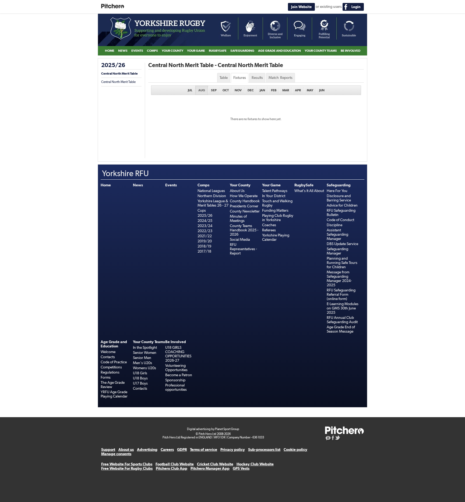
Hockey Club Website (255, 464)
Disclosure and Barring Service (339, 198)
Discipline (334, 225)
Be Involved (350, 51)
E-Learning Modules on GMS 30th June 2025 (342, 308)
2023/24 (205, 226)
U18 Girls (140, 373)
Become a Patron (178, 375)
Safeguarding (242, 51)
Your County (172, 51)
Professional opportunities (176, 387)
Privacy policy (232, 449)
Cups (202, 210)
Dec (251, 90)
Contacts (108, 357)
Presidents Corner (244, 206)
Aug (201, 90)
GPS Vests (241, 468)
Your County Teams (321, 51)
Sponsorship (175, 380)
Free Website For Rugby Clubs (127, 468)
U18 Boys (140, 378)
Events (137, 51)
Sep (214, 90)
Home (109, 51)
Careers (167, 449)
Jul (190, 90)
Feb (273, 90)
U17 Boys (140, 383)
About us (126, 449)
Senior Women (144, 352)
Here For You (337, 191)
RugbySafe (218, 51)
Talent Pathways (274, 191)
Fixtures (239, 77)
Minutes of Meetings (238, 218)
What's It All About (309, 191)
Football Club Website (175, 464)
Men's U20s (142, 363)
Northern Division (212, 196)
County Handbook (245, 201)
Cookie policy (295, 449)
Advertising (147, 449)
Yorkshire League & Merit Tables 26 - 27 (213, 203)
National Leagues (211, 191)
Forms (106, 377)
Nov (238, 90)
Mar (285, 90)
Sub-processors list (264, 449)
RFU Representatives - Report (243, 248)
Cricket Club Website (215, 464)
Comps (152, 51)
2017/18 (204, 251)
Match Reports (281, 77)
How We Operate (244, 196)
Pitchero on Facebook (333, 438)
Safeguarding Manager (337, 251)
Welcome (108, 352)
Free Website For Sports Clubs (126, 464)
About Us (237, 191)
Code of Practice (114, 362)
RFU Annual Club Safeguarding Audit (342, 319)
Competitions (111, 367)
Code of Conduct (340, 220)
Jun (322, 90)
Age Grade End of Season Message (341, 329)
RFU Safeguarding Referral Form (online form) (341, 294)
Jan (262, 90)
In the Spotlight (145, 347)
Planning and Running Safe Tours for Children (342, 262)
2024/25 (205, 220)
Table (224, 77)
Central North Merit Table (119, 73)
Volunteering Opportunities (176, 367)
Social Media (240, 239)
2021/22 (205, 236)
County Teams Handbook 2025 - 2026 (244, 230)
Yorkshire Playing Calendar (275, 237)
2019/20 (205, 241)
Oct (226, 90)
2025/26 (113, 65)
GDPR (182, 449)
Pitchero (112, 6)
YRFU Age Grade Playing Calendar (114, 394)
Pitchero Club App (171, 468)
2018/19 (204, 246)
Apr (298, 90)
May (310, 90)
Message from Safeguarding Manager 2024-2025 (339, 278)
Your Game (196, 51)
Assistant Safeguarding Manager (337, 234)
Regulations (110, 372)
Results (257, 77)
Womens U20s (144, 368)
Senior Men (142, 357)
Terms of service (203, 449)
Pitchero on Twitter (338, 438)
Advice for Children (342, 205)
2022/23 (205, 231)
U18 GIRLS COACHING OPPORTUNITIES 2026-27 (178, 353)
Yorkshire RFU (232, 30)
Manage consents (116, 454)
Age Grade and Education (279, 51)
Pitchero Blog (328, 438)
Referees (269, 230)
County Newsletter (245, 211)
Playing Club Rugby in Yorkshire (277, 217)
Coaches (269, 225)
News (123, 51)
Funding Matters (275, 210)
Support (108, 449)
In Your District (273, 196)
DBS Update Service (342, 244)
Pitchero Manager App (210, 468)
